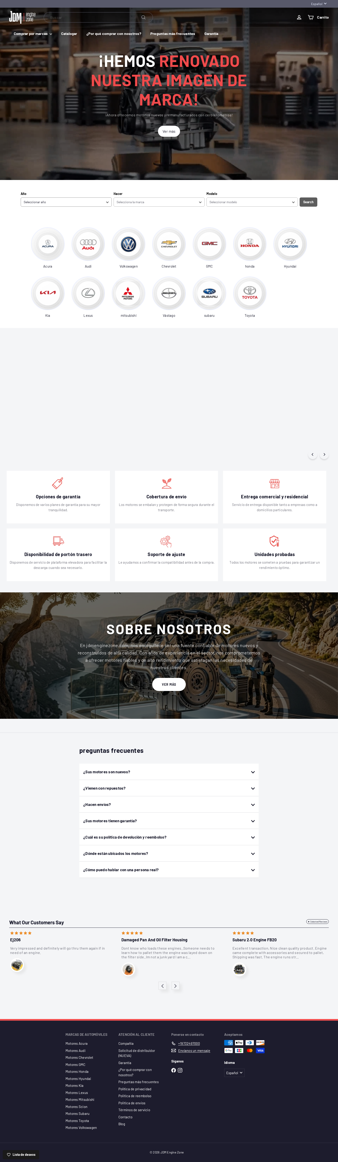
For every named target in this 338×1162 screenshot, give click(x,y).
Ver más (169, 684)
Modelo (211, 194)
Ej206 (15, 939)
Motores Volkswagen (81, 1127)
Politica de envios (131, 1103)
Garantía (211, 33)
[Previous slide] (162, 986)
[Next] (324, 454)
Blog (121, 1124)
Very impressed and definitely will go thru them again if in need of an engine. (57, 950)
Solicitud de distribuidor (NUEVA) (136, 1053)
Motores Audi (76, 1050)
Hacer (118, 194)
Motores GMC (76, 1064)
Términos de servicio (134, 1110)
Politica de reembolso (134, 1096)
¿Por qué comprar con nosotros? (113, 33)
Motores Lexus (77, 1093)
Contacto (125, 1117)
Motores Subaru (77, 1113)
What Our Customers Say (36, 922)
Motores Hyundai (78, 1078)
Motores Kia (75, 1085)
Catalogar (69, 33)
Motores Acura (77, 1043)
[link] (48, 248)
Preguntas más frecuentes (172, 33)
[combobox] (98, 17)
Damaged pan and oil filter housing (154, 939)
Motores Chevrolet (79, 1057)
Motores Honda (77, 1071)
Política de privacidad (134, 1089)
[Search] (143, 17)
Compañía (126, 1043)
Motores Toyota (77, 1121)
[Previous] (312, 454)
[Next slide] (176, 986)
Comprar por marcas (31, 33)
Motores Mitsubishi (80, 1099)
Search (308, 202)
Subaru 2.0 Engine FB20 (254, 939)
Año (24, 194)
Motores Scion (76, 1107)
